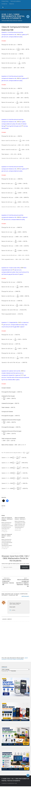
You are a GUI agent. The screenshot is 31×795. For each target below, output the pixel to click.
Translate (13, 671)
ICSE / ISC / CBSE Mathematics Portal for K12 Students (13, 16)
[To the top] (27, 775)
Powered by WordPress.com (9, 783)
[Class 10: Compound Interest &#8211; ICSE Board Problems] (8, 524)
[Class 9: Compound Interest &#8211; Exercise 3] (21, 524)
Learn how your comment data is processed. (15, 658)
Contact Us (4, 3)
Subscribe (25, 567)
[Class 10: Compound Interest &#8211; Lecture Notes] (8, 541)
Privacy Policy (5, 1)
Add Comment (25, 596)
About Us (11, 3)
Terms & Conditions (16, 1)
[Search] (3, 7)
